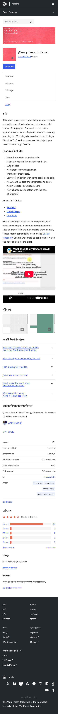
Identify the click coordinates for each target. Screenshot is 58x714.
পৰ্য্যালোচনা (9, 83)
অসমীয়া (11, 677)
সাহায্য (7, 104)
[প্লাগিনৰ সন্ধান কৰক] (31, 21)
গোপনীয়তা (6, 619)
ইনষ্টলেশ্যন (9, 90)
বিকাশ (7, 97)
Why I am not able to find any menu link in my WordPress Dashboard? (21, 348)
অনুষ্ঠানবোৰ (34, 632)
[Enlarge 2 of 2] (51, 317)
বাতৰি (4, 609)
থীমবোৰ (32, 609)
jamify (11, 432)
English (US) (50, 477)
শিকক (5, 627)
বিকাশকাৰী (6, 637)
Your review (8, 547)
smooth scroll (48, 489)
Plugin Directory (10, 12)
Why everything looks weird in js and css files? (15, 394)
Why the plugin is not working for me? (21, 358)
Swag (34, 642)
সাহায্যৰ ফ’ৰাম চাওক (10, 567)
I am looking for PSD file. (15, 367)
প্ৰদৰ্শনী (33, 604)
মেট (5, 655)
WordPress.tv (11, 642)
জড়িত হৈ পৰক (35, 627)
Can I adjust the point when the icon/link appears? (16, 384)
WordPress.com (12, 650)
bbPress (8, 660)
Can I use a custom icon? (15, 375)
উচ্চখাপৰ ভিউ (7, 502)
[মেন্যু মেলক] (53, 4)
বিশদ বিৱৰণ (9, 76)
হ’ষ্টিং (4, 614)
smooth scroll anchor (45, 494)
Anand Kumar (24, 56)
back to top (37, 483)
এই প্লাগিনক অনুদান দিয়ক (12, 588)
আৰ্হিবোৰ (33, 619)
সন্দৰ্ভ (4, 604)
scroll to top (49, 483)
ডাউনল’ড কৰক (8, 66)
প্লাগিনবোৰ (34, 614)
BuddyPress (10, 665)
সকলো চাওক (50, 547)
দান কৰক (34, 637)
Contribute (12, 215)
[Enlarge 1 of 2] (24, 317)
